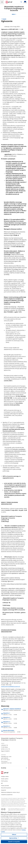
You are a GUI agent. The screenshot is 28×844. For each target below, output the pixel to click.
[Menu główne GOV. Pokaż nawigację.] (2, 2)
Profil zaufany (4, 781)
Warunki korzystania (6, 787)
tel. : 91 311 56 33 (5, 759)
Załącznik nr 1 (10, 713)
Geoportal (3, 790)
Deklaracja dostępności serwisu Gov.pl (10, 792)
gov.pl (6, 772)
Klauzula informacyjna (11, 731)
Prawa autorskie (5, 785)
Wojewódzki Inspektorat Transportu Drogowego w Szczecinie (14, 8)
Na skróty (3, 768)
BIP (2, 783)
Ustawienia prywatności (7, 794)
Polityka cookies (5, 776)
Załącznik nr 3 (10, 722)
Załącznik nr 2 (10, 718)
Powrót (4, 19)
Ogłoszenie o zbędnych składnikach (14, 709)
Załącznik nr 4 (10, 726)
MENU (13, 14)
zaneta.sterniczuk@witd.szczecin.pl (10, 686)
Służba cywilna (4, 778)
